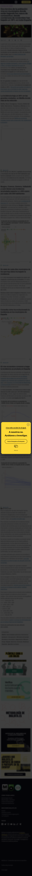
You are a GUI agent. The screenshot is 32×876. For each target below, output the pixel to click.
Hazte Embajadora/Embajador (16, 441)
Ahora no (16, 450)
